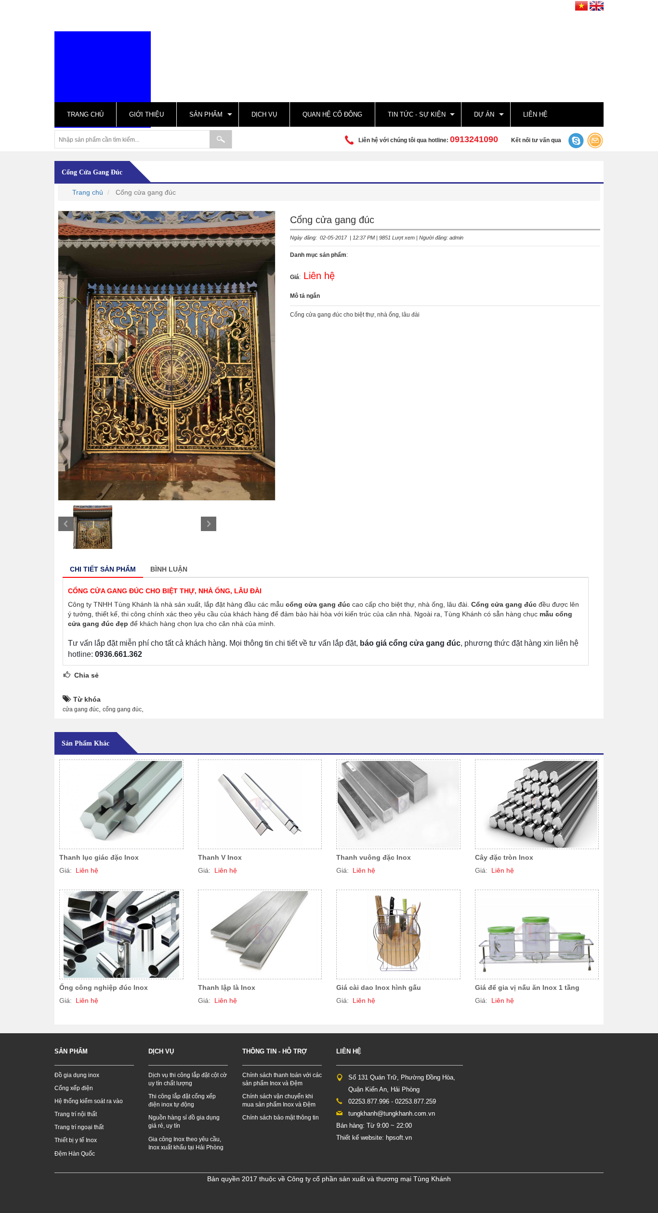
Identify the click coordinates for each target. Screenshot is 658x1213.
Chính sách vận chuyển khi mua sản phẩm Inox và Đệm (279, 1100)
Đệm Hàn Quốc (74, 1153)
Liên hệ (535, 114)
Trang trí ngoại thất (79, 1127)
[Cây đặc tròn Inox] (537, 804)
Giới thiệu (146, 114)
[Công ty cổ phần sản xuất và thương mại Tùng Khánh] (102, 79)
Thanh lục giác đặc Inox (99, 857)
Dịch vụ (264, 114)
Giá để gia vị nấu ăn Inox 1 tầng (527, 987)
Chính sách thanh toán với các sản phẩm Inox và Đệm (282, 1079)
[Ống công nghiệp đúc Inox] (121, 934)
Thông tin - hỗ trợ (274, 1051)
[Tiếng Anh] (597, 4)
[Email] (595, 140)
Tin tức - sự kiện (417, 114)
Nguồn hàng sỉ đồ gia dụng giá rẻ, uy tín (184, 1121)
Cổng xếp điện (73, 1088)
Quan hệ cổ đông (332, 114)
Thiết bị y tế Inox (75, 1140)
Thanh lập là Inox (226, 987)
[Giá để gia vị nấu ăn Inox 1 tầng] (537, 934)
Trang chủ (85, 114)
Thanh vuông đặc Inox (373, 857)
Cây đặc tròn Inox (504, 857)
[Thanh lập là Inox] (260, 934)
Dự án (484, 114)
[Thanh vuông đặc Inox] (398, 804)
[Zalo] (575, 140)
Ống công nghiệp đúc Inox (103, 987)
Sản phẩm (206, 114)
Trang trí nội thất (75, 1114)
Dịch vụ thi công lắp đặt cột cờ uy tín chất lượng (187, 1079)
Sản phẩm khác (85, 743)
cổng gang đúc (122, 709)
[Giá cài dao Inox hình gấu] (398, 934)
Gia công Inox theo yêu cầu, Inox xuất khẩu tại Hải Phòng (186, 1143)
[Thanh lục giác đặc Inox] (121, 804)
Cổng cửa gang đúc (92, 172)
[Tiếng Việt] (581, 4)
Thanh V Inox (220, 857)
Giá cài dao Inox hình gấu (378, 987)
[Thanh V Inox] (260, 804)
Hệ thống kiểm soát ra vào (88, 1101)
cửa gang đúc (81, 709)
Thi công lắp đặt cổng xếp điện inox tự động (182, 1100)
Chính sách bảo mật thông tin (280, 1117)
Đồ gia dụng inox (76, 1075)
